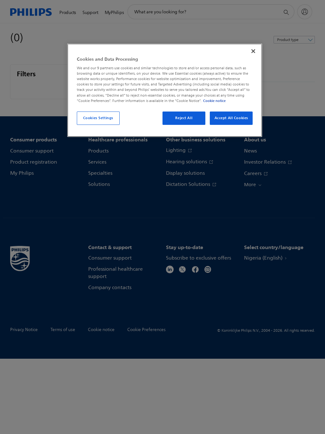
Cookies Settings (98, 118)
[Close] (253, 51)
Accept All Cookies (231, 118)
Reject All (183, 118)
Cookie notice (214, 101)
